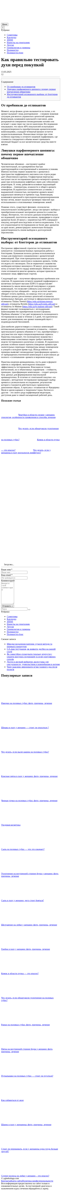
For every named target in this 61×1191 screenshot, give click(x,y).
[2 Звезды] (22, 486)
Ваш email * (6, 575)
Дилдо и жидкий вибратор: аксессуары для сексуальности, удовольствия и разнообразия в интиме (33, 663)
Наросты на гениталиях (18, 42)
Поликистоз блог (15, 52)
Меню (4, 24)
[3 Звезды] (22, 508)
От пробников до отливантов (21, 86)
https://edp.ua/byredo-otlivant (42, 304)
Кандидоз (11, 37)
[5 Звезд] (22, 551)
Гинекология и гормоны (18, 47)
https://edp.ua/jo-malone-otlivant (37, 306)
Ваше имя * (6, 569)
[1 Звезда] (22, 464)
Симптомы (12, 35)
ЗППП (10, 40)
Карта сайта (16, 1181)
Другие (10, 45)
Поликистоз (12, 50)
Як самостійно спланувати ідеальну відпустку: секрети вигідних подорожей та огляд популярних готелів (31, 656)
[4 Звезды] (22, 530)
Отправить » (7, 606)
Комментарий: (8, 580)
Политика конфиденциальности (37, 1181)
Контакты (6, 1181)
